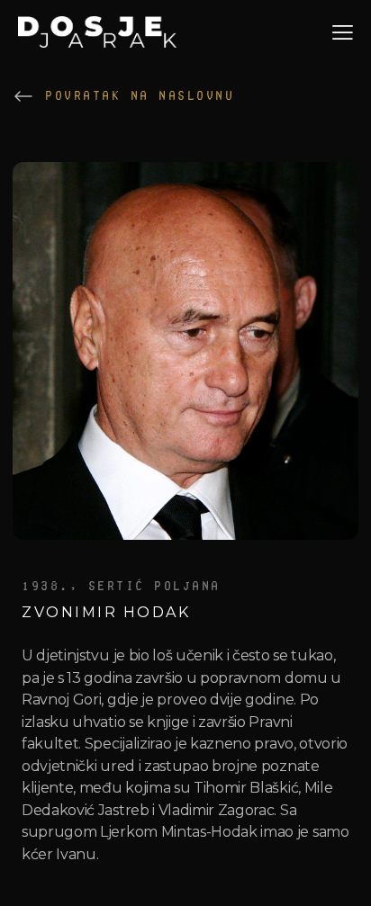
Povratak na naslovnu (139, 96)
